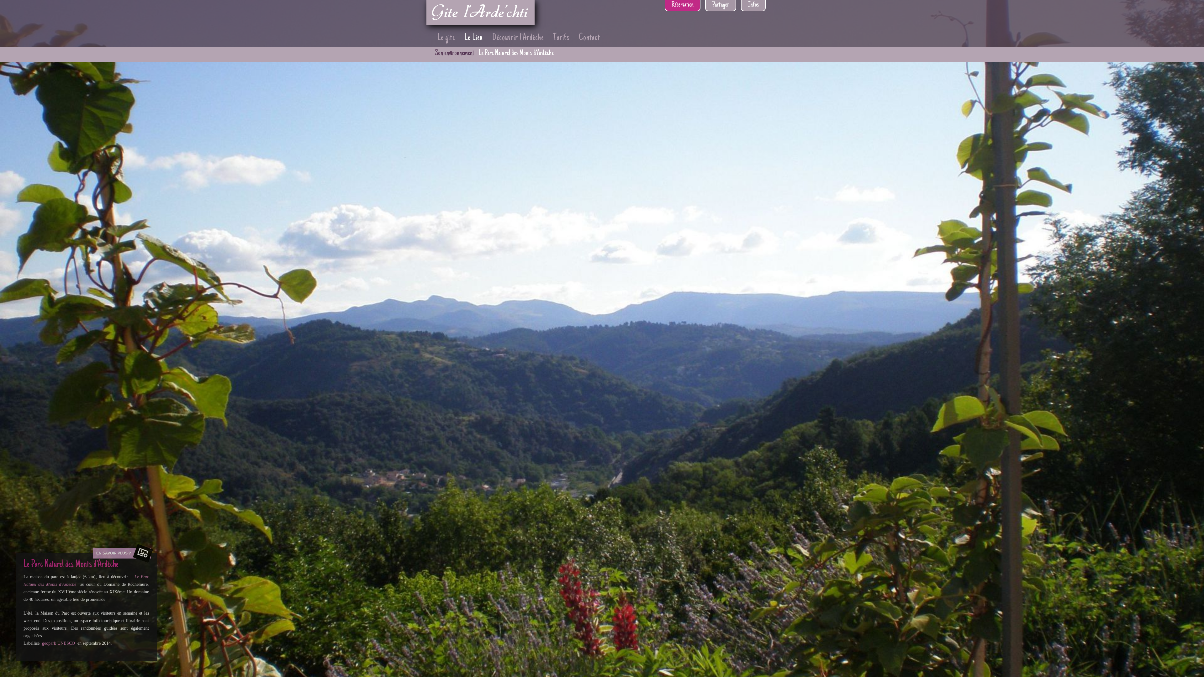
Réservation (683, 5)
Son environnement (454, 53)
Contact (589, 38)
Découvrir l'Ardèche (518, 38)
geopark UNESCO (58, 643)
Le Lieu (473, 38)
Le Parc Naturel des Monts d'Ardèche (516, 53)
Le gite (446, 38)
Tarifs (561, 38)
